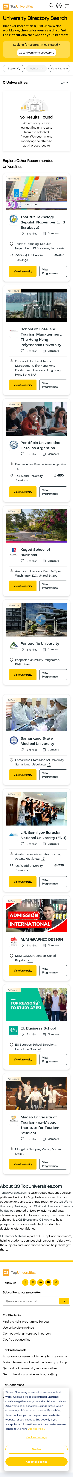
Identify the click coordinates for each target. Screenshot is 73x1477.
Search (12, 68)
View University (23, 271)
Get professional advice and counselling (30, 1374)
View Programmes (50, 271)
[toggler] (66, 4)
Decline (36, 1449)
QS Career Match (12, 1236)
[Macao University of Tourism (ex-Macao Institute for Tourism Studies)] (13, 1119)
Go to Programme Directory (35, 52)
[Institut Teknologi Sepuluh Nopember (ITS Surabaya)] (13, 219)
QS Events (25, 1220)
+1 (22, 1154)
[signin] (59, 4)
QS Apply (45, 1220)
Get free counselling (17, 1340)
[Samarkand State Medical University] (13, 740)
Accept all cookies (36, 1461)
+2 (49, 765)
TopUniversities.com (13, 1193)
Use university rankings (18, 1328)
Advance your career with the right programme (35, 1356)
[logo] (18, 5)
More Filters (58, 68)
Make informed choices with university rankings (35, 1362)
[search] (51, 6)
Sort (62, 83)
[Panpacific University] (13, 645)
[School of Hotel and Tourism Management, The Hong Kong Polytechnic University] (13, 331)
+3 (17, 469)
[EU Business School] (13, 1030)
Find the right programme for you (26, 1322)
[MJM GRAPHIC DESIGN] (13, 941)
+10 (30, 960)
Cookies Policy (36, 1428)
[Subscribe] (64, 1301)
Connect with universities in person (27, 1334)
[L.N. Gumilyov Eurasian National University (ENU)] (13, 834)
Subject (35, 68)
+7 (43, 859)
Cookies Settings (36, 1437)
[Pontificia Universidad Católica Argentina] (13, 444)
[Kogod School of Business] (13, 551)
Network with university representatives (30, 1368)
